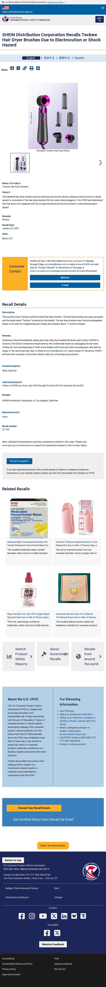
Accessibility (8, 958)
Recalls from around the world (91, 656)
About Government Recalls (59, 654)
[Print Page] (31, 68)
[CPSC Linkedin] (65, 916)
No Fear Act (60, 969)
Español (79, 58)
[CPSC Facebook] (23, 916)
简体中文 (49, 58)
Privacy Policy (9, 969)
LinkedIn (81, 721)
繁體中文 (64, 58)
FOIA (56, 958)
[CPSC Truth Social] (83, 916)
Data (56, 888)
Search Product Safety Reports (21, 656)
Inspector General (63, 963)
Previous (5, 162)
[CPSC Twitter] (55, 916)
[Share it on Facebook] (12, 68)
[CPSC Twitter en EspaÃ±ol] (58, 933)
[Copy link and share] (24, 68)
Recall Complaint (19, 461)
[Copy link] (38, 68)
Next (100, 162)
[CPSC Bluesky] (74, 916)
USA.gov (58, 897)
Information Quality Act (17, 897)
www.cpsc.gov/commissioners (17, 445)
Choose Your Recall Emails (34, 808)
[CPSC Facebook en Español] (48, 933)
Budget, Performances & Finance (22, 888)
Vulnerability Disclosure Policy (17, 963)
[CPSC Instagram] (33, 916)
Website (65, 277)
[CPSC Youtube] (44, 916)
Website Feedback (53, 944)
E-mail (65, 285)
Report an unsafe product (53, 845)
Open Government (11, 974)
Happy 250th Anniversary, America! (17, 11)
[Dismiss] (103, 8)
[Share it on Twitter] (18, 68)
